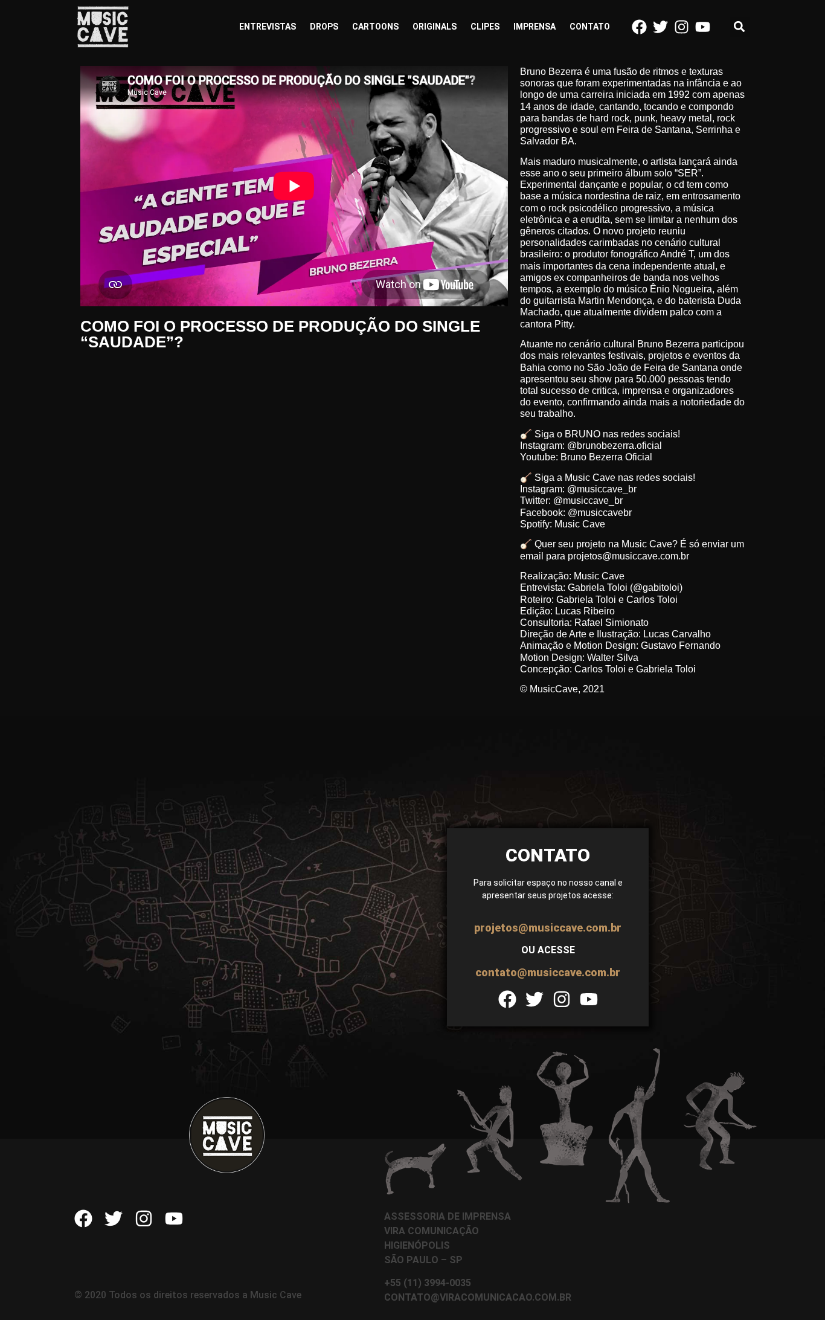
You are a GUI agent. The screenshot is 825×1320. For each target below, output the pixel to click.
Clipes (484, 26)
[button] (740, 27)
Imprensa (534, 26)
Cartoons (375, 26)
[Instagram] (681, 26)
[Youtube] (702, 26)
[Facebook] (639, 26)
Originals (434, 26)
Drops (324, 26)
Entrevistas (267, 26)
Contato (590, 26)
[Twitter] (660, 26)
